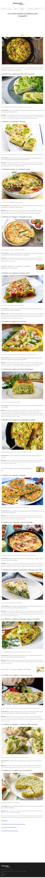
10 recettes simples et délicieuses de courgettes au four (17, 469)
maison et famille (23, 9)
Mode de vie (16, 9)
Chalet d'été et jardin (38, 9)
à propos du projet (4, 874)
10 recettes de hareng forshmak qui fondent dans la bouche (13, 824)
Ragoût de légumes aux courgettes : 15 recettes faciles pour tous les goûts (15, 267)
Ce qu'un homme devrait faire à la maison (9, 830)
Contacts (2, 875)
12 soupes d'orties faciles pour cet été (8, 827)
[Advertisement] (22, 26)
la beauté (10, 9)
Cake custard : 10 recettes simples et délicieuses (16, 669)
